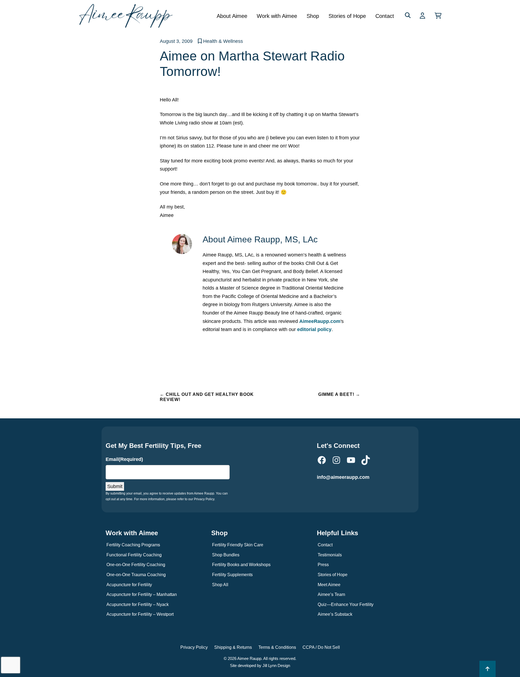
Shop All (220, 584)
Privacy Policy (194, 647)
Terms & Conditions (277, 647)
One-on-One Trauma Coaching (136, 574)
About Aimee (232, 16)
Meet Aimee (329, 584)
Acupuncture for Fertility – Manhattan (141, 594)
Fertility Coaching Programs (133, 545)
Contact (384, 16)
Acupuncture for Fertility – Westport (140, 614)
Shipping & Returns (233, 647)
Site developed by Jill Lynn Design (260, 665)
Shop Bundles (225, 555)
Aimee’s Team (331, 594)
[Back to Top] (487, 669)
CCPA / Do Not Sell (321, 647)
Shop (313, 16)
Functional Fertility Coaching (134, 555)
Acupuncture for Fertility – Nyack (137, 604)
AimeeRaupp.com (319, 321)
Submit (114, 486)
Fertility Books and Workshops (241, 564)
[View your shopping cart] (438, 15)
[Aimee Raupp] (128, 16)
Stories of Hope (347, 16)
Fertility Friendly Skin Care (237, 545)
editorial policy (314, 329)
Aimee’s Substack (335, 614)
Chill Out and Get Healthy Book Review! (207, 397)
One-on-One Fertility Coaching (135, 564)
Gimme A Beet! (339, 394)
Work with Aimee (277, 16)
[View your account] (423, 15)
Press (323, 564)
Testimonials (330, 555)
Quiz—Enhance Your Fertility (345, 604)
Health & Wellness (223, 41)
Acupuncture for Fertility (129, 584)
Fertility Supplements (232, 574)
